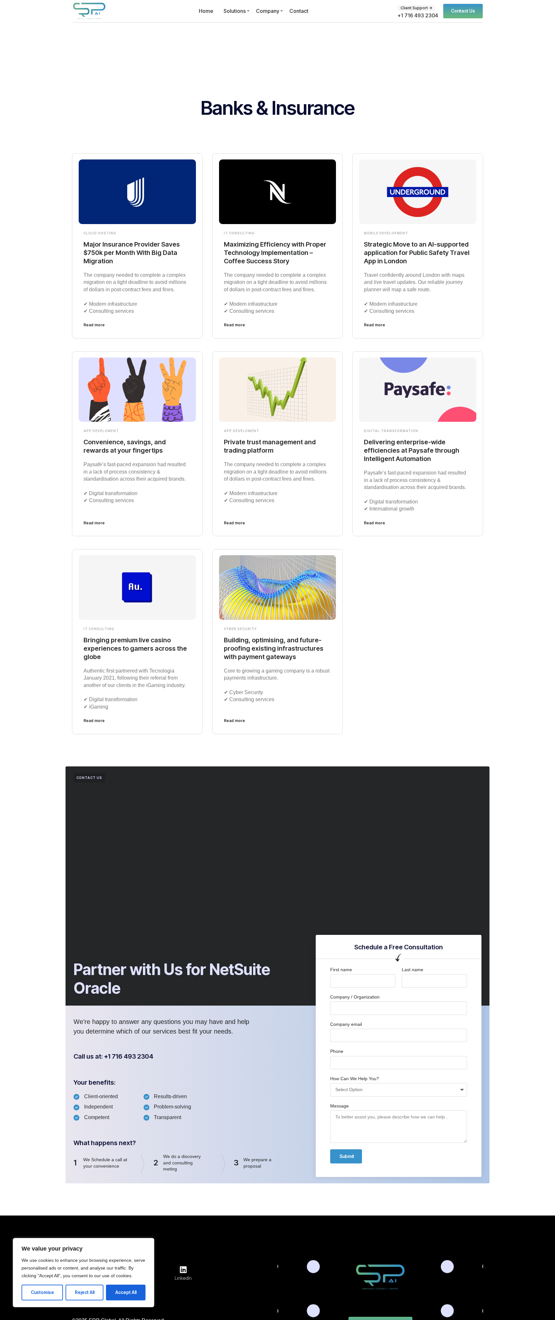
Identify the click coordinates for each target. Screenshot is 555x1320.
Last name (412, 969)
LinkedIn (183, 1278)
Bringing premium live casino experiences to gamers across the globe (135, 648)
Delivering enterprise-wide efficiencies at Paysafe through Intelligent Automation (411, 450)
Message (339, 1105)
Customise (42, 1292)
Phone (336, 1051)
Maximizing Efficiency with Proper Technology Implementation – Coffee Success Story (275, 252)
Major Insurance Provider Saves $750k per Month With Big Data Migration (132, 252)
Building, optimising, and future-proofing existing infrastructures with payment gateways (273, 648)
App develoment (101, 431)
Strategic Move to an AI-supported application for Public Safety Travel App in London (417, 252)
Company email (346, 1024)
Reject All (84, 1292)
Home (206, 11)
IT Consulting (239, 233)
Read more (94, 324)
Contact (298, 11)
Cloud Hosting (100, 233)
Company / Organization (355, 996)
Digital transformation (391, 431)
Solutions (235, 11)
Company (267, 11)
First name (341, 969)
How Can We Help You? (354, 1078)
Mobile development (386, 233)
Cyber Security (240, 629)
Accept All (126, 1292)
